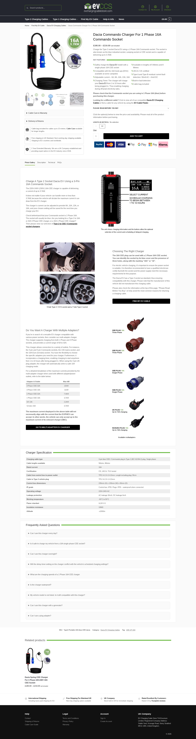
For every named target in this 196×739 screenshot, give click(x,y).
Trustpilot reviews (158, 701)
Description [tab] (41, 162)
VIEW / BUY (38, 691)
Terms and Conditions (71, 718)
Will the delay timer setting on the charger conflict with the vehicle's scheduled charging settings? (69, 564)
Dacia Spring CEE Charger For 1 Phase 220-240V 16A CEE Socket (36, 680)
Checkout (167, 10)
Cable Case (70, 129)
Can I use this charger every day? (43, 533)
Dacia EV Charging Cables (56, 25)
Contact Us (143, 10)
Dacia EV (113, 65)
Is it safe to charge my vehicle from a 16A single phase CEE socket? (57, 544)
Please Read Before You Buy (106, 108)
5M (96, 126)
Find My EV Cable (38, 25)
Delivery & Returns (36, 121)
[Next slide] (80, 61)
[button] (166, 19)
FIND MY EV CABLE (141, 301)
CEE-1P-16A (130, 630)
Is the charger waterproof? (40, 585)
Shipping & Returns (32, 721)
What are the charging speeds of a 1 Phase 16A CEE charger (55, 574)
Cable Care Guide (31, 724)
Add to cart (136, 136)
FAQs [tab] (59, 162)
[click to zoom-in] (54, 61)
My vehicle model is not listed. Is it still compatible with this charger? (57, 595)
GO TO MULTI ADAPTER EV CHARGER (53, 427)
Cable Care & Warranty (37, 113)
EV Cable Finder (141, 103)
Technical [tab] (51, 162)
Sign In (102, 718)
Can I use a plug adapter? (40, 616)
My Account (155, 10)
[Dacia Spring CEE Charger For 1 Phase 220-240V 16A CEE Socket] (38, 661)
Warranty (66, 724)
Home (27, 25)
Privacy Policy (68, 721)
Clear (95, 130)
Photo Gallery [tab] (30, 162)
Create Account (106, 721)
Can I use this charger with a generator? (46, 605)
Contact (28, 718)
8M (102, 126)
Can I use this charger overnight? (43, 554)
